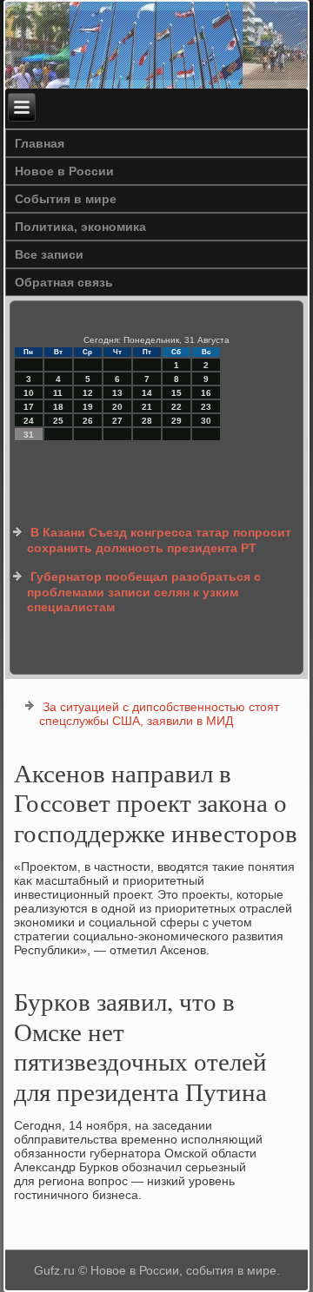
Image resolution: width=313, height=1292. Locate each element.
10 (28, 393)
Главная (39, 143)
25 (58, 420)
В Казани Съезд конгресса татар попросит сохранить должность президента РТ (159, 540)
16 (206, 393)
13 (117, 393)
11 (58, 393)
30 (206, 420)
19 (88, 407)
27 (117, 420)
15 (176, 393)
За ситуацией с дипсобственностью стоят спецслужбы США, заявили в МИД (159, 714)
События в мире (66, 199)
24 (28, 420)
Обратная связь (64, 282)
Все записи (49, 254)
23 (206, 407)
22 (176, 407)
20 (117, 407)
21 (147, 407)
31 (28, 434)
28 (147, 420)
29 (176, 420)
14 (147, 393)
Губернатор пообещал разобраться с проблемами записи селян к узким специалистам (144, 592)
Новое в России (64, 171)
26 (88, 420)
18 (58, 407)
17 (28, 407)
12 (88, 393)
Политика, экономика (80, 227)
